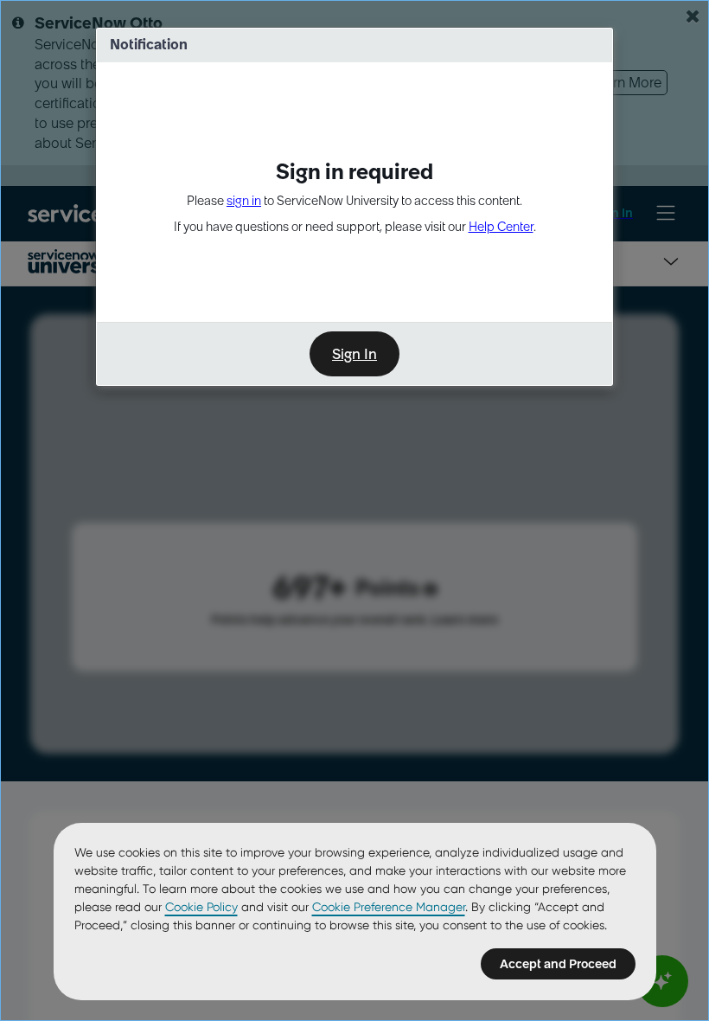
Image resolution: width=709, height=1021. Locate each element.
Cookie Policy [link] (201, 907)
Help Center (501, 226)
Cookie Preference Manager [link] (388, 907)
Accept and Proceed (558, 964)
